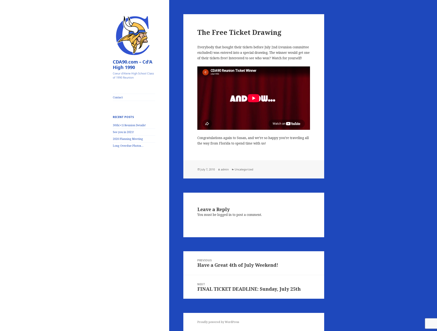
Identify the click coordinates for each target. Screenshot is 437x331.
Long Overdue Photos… (128, 146)
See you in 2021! (123, 132)
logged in (224, 214)
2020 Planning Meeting (128, 139)
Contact (118, 97)
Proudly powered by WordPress (218, 322)
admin (225, 169)
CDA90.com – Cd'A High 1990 (132, 64)
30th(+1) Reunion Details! (129, 125)
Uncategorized (244, 169)
